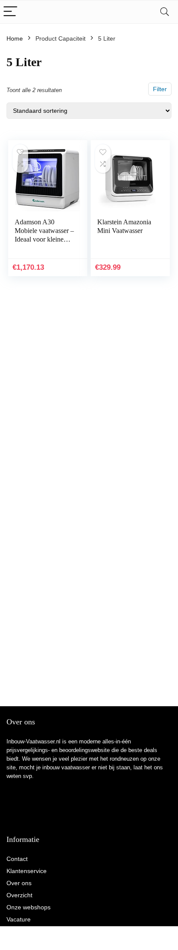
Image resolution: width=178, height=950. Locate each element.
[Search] (164, 11)
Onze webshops (28, 907)
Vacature (18, 919)
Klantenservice (26, 870)
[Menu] (10, 11)
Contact (17, 858)
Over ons (19, 883)
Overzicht (19, 895)
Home (14, 38)
